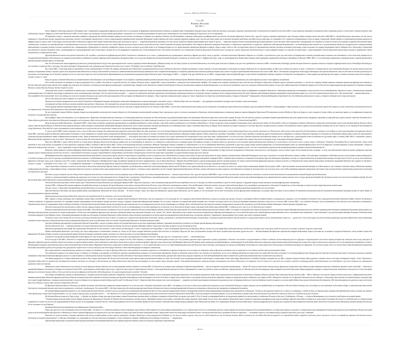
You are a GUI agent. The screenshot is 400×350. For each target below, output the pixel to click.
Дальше (200, 329)
